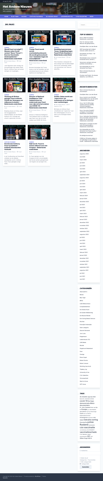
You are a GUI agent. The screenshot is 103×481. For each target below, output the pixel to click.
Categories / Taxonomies (87, 460)
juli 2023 (82, 204)
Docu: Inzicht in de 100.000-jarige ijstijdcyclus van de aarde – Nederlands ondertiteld (89, 99)
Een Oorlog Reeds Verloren (87, 318)
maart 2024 (83, 192)
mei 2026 (82, 157)
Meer (91, 16)
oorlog (95, 419)
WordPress (37, 476)
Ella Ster (82, 321)
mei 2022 (82, 243)
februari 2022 (84, 252)
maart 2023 (83, 213)
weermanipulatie (83, 436)
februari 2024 (84, 195)
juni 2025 (82, 165)
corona (92, 398)
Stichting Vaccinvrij (85, 366)
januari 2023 (83, 219)
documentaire (85, 405)
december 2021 (84, 258)
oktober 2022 (84, 228)
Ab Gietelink (83, 397)
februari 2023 (84, 216)
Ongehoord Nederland (86, 348)
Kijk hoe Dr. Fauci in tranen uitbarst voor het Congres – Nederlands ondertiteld (38, 146)
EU (80, 409)
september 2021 (84, 267)
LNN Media (83, 342)
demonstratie (85, 403)
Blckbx (24, 16)
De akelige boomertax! (86, 135)
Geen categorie (84, 327)
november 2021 (84, 261)
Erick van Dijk (94, 407)
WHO (92, 436)
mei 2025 (82, 168)
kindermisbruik (83, 415)
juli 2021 (82, 273)
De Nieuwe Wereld (85, 315)
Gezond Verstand (85, 330)
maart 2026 (83, 159)
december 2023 (84, 201)
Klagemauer (83, 336)
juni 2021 (82, 276)
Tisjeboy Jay (83, 369)
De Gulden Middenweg (86, 312)
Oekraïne (87, 420)
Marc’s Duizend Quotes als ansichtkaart (87, 90)
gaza (88, 409)
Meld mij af (84, 458)
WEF (88, 436)
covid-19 (84, 401)
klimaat (88, 415)
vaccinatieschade (88, 432)
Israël (81, 413)
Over (81, 351)
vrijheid (89, 434)
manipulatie (90, 417)
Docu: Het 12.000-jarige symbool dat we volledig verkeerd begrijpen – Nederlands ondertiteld (87, 105)
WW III (90, 438)
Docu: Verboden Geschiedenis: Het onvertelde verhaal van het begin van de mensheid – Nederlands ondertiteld (89, 119)
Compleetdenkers (85, 306)
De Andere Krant (52, 16)
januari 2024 (83, 198)
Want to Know (84, 381)
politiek (90, 422)
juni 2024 (82, 183)
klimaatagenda (84, 417)
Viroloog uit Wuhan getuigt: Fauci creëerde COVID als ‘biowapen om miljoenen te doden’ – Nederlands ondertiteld (13, 100)
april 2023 (83, 210)
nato (94, 417)
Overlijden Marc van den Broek (88, 94)
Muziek (82, 345)
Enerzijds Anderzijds (86, 324)
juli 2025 (82, 162)
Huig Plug (88, 411)
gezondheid (83, 411)
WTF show (83, 384)
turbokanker (92, 425)
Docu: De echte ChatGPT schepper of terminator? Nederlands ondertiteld (87, 112)
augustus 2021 (84, 270)
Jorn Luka (83, 333)
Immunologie (93, 411)
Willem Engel (84, 438)
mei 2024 (82, 186)
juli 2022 (82, 237)
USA (82, 427)
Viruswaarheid (84, 378)
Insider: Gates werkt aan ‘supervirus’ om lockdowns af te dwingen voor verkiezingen (63, 99)
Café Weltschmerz (36, 16)
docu (92, 403)
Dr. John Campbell (85, 407)
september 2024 (84, 174)
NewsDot (5, 478)
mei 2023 (82, 207)
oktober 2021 (83, 264)
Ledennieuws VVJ (67, 16)
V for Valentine (81, 16)
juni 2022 (82, 240)
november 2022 (84, 225)
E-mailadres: (84, 450)
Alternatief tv (83, 291)
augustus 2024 (84, 177)
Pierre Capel (83, 357)
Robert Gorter (84, 360)
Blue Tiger (15, 16)
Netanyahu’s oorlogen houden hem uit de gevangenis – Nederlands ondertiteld (88, 125)
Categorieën (85, 464)
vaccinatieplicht (90, 429)
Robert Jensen (84, 363)
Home (6, 16)
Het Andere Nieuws (17, 6)
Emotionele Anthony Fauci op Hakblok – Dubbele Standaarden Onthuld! (12, 146)
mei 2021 (82, 279)
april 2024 (83, 189)
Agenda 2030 (92, 397)
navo (81, 420)
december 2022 (84, 222)
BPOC (81, 300)
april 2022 (83, 246)
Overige (6, 47)
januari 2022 (83, 255)
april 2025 (83, 171)
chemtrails (87, 398)
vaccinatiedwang (83, 429)
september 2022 (84, 231)
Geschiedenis (93, 409)
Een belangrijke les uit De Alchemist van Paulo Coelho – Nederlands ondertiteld (88, 131)
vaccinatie (89, 427)
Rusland (84, 424)
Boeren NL (82, 398)
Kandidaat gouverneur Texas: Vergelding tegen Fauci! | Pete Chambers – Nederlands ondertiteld (63, 52)
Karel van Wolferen (87, 413)
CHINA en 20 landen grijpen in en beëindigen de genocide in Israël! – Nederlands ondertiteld (89, 140)
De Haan (91, 401)
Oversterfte (83, 422)
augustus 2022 (84, 234)
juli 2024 (82, 180)
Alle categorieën (86, 462)
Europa (84, 409)
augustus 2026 (84, 154)
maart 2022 (83, 249)
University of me (84, 372)
